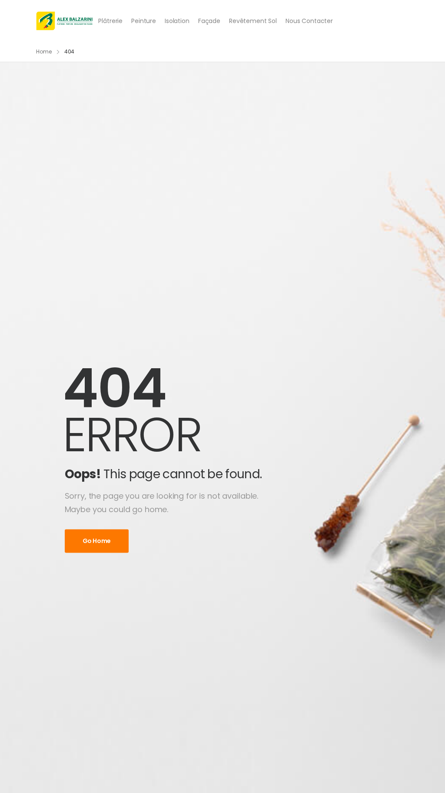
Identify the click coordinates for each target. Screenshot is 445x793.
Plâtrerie (110, 21)
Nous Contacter (309, 21)
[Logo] (64, 21)
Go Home (97, 541)
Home (44, 51)
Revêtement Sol (253, 21)
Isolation (177, 21)
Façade (209, 21)
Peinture (143, 21)
